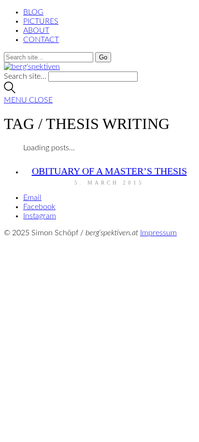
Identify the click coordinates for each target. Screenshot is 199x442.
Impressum (158, 233)
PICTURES (40, 21)
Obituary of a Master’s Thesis (109, 171)
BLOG (33, 12)
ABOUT (36, 30)
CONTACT (41, 39)
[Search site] (9, 91)
